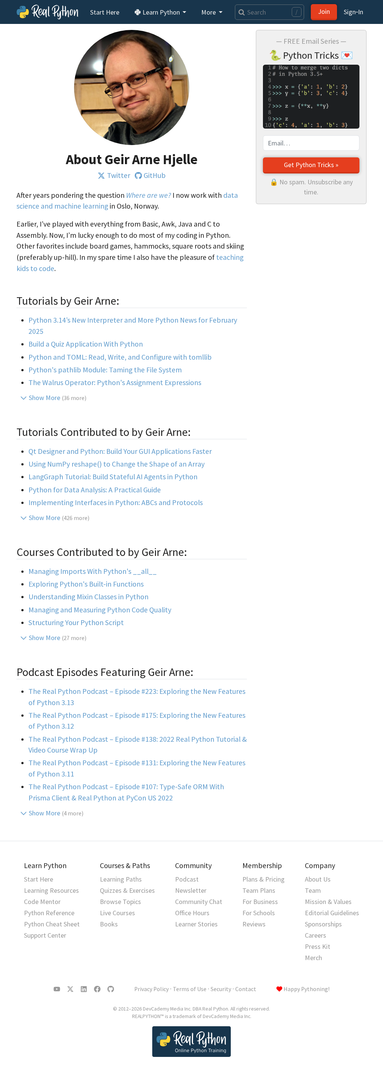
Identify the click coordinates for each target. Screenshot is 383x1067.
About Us (318, 879)
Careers (315, 935)
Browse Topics (120, 901)
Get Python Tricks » (311, 164)
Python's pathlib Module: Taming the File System (105, 369)
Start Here (104, 12)
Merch (313, 957)
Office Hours (192, 912)
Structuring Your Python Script (76, 622)
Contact (245, 989)
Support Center (45, 935)
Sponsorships (323, 924)
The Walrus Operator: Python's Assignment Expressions (114, 382)
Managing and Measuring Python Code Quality (99, 609)
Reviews (254, 924)
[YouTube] (57, 989)
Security (221, 989)
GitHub (155, 175)
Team (313, 890)
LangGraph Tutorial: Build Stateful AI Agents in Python (112, 476)
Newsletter (190, 890)
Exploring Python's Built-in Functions (86, 583)
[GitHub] (110, 989)
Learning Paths (121, 879)
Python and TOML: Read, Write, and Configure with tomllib (120, 357)
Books (109, 924)
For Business (260, 901)
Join (324, 11)
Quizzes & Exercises (127, 890)
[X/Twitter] (70, 989)
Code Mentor (42, 901)
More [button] (209, 12)
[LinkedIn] (84, 989)
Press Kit (317, 946)
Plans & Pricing (263, 879)
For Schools (258, 912)
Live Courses (117, 912)
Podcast (187, 879)
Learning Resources (51, 890)
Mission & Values (328, 901)
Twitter (118, 175)
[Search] (240, 12)
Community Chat (198, 901)
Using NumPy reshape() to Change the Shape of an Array (116, 463)
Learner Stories (196, 924)
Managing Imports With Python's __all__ (92, 571)
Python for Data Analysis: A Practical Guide (94, 489)
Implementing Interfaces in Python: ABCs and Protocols (115, 502)
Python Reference (49, 912)
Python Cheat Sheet (52, 924)
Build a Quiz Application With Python (85, 343)
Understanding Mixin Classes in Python (88, 596)
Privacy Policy (151, 989)
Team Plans (258, 890)
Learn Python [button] (161, 12)
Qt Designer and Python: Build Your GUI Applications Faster (120, 451)
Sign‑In (353, 11)
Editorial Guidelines (332, 912)
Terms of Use (189, 989)
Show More (57, 397)
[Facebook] (97, 989)
